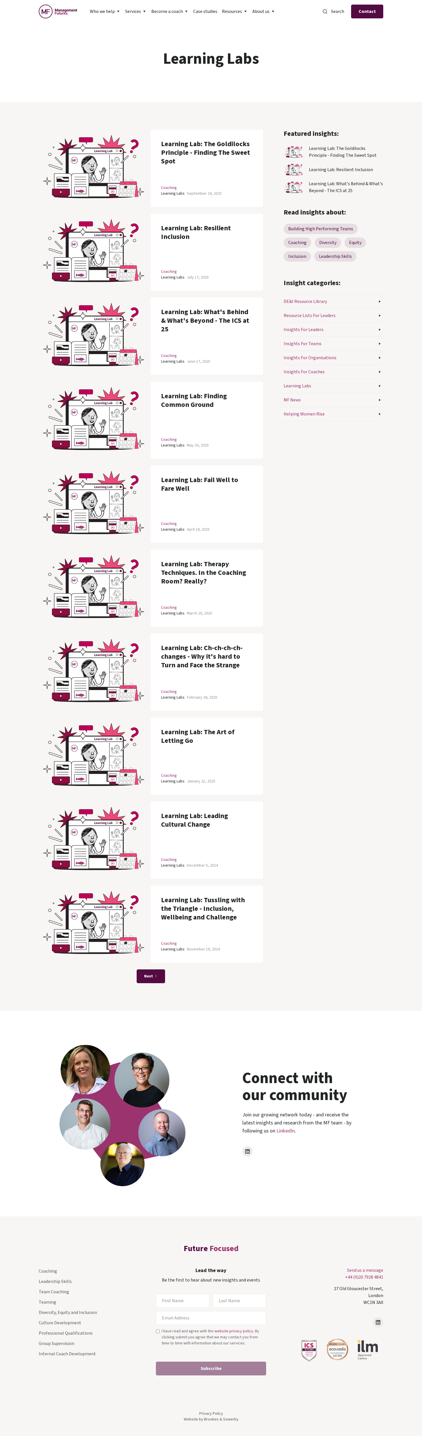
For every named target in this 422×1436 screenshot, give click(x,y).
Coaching (169, 188)
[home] (58, 11)
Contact (367, 11)
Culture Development (60, 1323)
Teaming (47, 1302)
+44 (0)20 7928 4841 (364, 1277)
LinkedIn (285, 1131)
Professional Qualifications (66, 1333)
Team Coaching (54, 1292)
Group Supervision (56, 1343)
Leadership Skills (55, 1281)
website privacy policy (233, 1331)
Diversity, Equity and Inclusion (68, 1312)
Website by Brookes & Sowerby (211, 1419)
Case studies (205, 11)
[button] (105, 11)
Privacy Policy (211, 1413)
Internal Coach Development (67, 1354)
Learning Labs (173, 193)
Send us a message (365, 1270)
